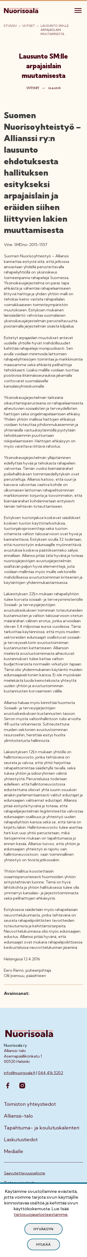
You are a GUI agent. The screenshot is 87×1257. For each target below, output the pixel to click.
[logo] (21, 9)
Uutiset (28, 25)
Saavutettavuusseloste (24, 1173)
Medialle (13, 1151)
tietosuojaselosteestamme (41, 1214)
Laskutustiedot (21, 1139)
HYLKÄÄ (43, 1244)
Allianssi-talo (18, 1116)
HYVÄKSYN (43, 1229)
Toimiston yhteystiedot (30, 1104)
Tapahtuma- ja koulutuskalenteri (41, 1128)
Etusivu (10, 25)
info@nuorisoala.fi (19, 1072)
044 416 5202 (50, 1072)
